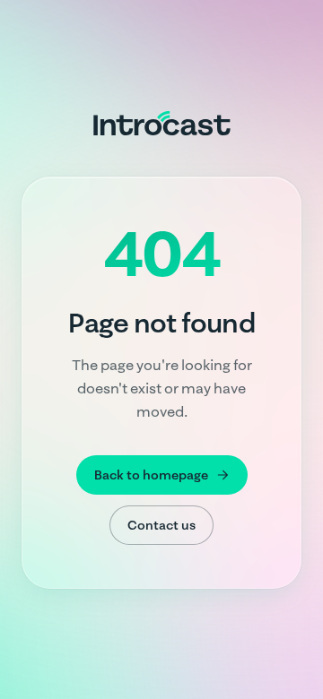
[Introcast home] (162, 122)
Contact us (161, 525)
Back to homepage (151, 475)
